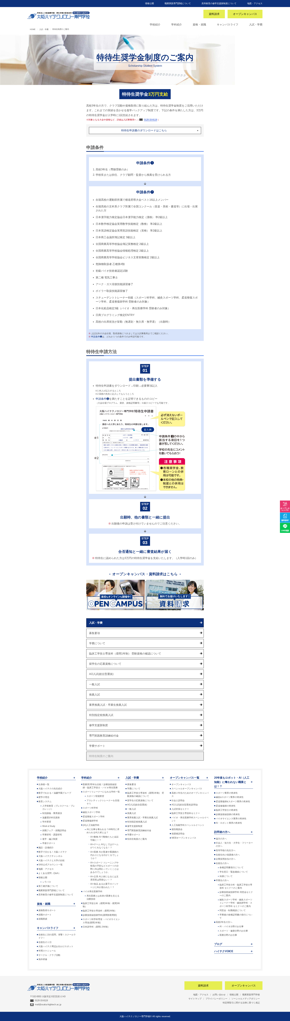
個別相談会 (177, 829)
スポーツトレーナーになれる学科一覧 (101, 792)
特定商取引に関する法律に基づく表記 (241, 1002)
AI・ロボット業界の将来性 (229, 823)
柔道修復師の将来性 (225, 806)
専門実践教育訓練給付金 (104, 735)
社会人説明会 (178, 800)
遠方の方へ (221, 838)
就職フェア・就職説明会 (54, 830)
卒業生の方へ (222, 880)
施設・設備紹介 (46, 847)
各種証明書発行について (232, 867)
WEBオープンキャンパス (184, 838)
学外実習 (46, 821)
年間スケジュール (47, 950)
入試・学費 (255, 24)
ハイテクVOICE (223, 951)
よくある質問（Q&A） (49, 873)
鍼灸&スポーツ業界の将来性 (230, 797)
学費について (97, 643)
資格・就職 (199, 24)
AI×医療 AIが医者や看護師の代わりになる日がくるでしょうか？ (104, 855)
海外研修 (42, 959)
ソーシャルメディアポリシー (245, 998)
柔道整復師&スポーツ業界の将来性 (233, 801)
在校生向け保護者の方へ (228, 854)
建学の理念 (43, 797)
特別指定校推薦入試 (101, 715)
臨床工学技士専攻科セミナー (186, 813)
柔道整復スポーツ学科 (94, 816)
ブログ (218, 944)
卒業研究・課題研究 (52, 834)
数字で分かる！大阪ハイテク (52, 852)
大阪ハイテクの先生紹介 (50, 788)
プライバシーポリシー (216, 998)
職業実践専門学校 (251, 994)
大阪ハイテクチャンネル (50, 856)
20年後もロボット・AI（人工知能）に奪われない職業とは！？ (231, 782)
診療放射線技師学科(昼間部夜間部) (100, 915)
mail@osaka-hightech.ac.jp (48, 1004)
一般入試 (94, 684)
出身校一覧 (43, 784)
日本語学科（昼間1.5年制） (96, 927)
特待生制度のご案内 (101, 756)
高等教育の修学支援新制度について (219, 3)
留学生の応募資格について (105, 663)
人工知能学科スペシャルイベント (188, 825)
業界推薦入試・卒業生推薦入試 (108, 704)
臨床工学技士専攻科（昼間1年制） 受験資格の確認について (125, 653)
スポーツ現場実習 (95, 796)
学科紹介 (176, 24)
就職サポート (45, 914)
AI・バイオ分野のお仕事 (232, 926)
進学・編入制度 (50, 839)
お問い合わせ (219, 994)
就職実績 (42, 919)
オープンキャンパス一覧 (184, 777)
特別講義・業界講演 (52, 813)
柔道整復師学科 (90, 820)
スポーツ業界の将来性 (227, 793)
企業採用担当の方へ (225, 859)
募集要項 (94, 633)
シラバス (46, 882)
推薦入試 (94, 694)
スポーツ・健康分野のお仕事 (234, 931)
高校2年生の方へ (224, 922)
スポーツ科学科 (90, 808)
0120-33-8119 (150, 119)
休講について (226, 876)
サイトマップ (195, 998)
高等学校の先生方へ (225, 850)
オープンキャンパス (245, 14)
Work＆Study (48, 826)
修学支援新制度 (98, 725)
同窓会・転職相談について (233, 910)
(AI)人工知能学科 (91, 825)
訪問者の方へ (222, 832)
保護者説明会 (178, 833)
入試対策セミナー (180, 809)
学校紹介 (155, 24)
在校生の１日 (45, 942)
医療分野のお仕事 (228, 935)
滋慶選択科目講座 (51, 817)
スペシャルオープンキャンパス (187, 788)
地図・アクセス (254, 3)
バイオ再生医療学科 (92, 891)
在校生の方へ (222, 863)
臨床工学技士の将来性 (227, 810)
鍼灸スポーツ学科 (91, 812)
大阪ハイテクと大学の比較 (51, 860)
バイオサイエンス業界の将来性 (231, 818)
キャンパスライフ (227, 24)
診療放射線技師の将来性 (228, 814)
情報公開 (149, 3)
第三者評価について (48, 886)
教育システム (45, 801)
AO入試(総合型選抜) (101, 674)
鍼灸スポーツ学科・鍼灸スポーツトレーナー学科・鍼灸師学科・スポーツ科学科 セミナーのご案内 (236, 902)
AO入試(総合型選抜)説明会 (185, 804)
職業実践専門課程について (178, 3)
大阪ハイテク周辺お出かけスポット (55, 946)
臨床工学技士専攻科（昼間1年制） (100, 910)
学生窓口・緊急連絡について (234, 872)
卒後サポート (48, 843)
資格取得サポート (47, 910)
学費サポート (97, 745)
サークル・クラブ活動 (49, 955)
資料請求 (214, 14)
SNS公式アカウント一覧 (50, 864)
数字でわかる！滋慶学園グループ (54, 793)
